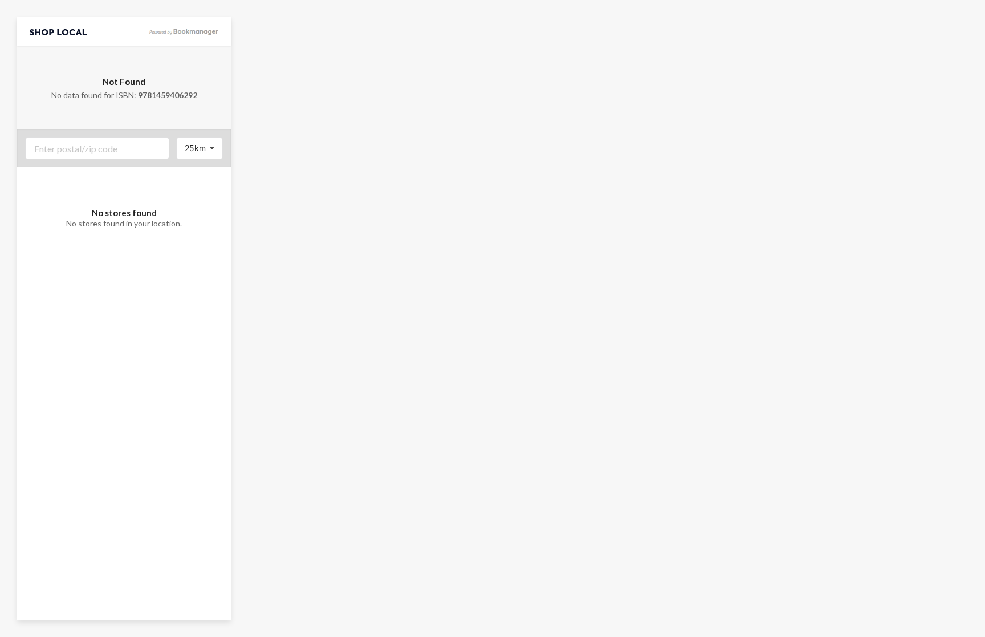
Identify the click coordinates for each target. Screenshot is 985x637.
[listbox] (199, 148)
